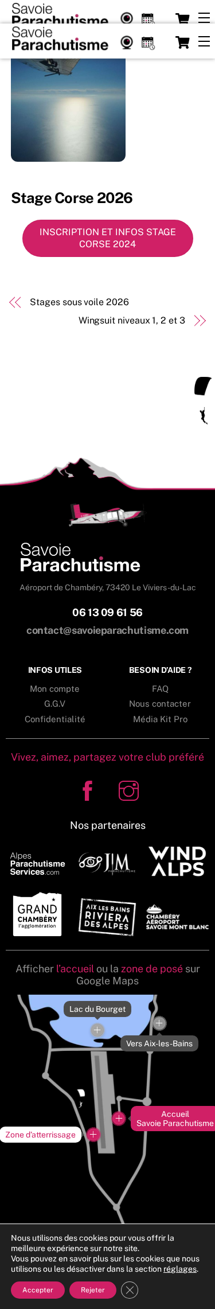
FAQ (160, 689)
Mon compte (55, 689)
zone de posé (152, 969)
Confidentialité (55, 719)
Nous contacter (160, 703)
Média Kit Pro (160, 719)
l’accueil (75, 969)
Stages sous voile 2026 (79, 302)
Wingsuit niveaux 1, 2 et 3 (132, 320)
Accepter (37, 1290)
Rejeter (93, 1290)
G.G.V (54, 703)
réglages (180, 1268)
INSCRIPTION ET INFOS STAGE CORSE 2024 (108, 238)
